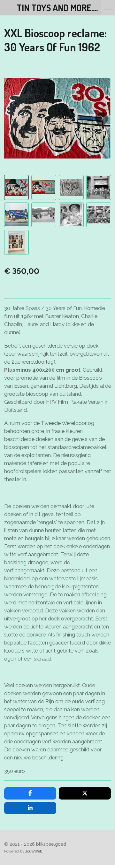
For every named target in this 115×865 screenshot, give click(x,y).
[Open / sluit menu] (108, 7)
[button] (16, 187)
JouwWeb (33, 851)
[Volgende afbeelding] (101, 118)
